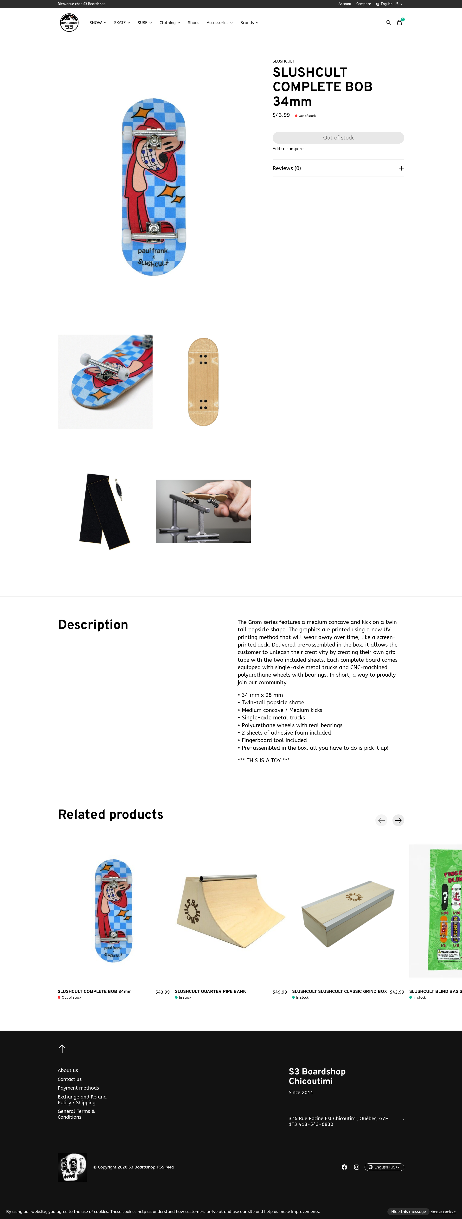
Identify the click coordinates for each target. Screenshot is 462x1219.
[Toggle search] (389, 22)
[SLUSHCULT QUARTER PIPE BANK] (231, 910)
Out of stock (338, 137)
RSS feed (165, 1167)
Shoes (193, 22)
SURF (142, 22)
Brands (247, 22)
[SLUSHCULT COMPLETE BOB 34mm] (114, 910)
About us (68, 1070)
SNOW (96, 22)
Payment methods (78, 1088)
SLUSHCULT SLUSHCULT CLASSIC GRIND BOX (339, 992)
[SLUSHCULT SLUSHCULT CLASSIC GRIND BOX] (348, 910)
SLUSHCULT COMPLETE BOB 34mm (95, 992)
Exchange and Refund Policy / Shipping (82, 1099)
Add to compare (288, 148)
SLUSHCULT (283, 61)
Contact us (70, 1079)
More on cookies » (443, 1211)
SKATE (120, 22)
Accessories (217, 22)
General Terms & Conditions (76, 1114)
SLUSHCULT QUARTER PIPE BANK (210, 992)
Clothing (168, 22)
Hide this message (408, 1211)
